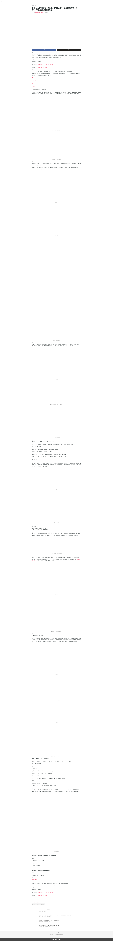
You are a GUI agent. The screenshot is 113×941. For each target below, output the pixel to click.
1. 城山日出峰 (34, 80)
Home (33, 5)
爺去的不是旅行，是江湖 (39, 12)
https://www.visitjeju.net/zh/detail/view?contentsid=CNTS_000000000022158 (51, 868)
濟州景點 (33, 904)
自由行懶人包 (38, 902)
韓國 (41, 902)
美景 (34, 902)
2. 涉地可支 (34, 86)
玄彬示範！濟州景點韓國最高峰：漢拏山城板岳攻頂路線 (49, 920)
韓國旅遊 (37, 904)
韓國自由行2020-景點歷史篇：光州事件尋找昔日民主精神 (49, 925)
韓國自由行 (42, 904)
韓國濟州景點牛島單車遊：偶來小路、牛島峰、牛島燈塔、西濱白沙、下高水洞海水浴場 (55, 915)
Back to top (56, 932)
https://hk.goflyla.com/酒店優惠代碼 (45, 64)
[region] (56, 898)
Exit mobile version (56, 939)
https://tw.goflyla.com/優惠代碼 (44, 67)
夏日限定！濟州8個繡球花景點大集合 (45, 909)
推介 (35, 5)
